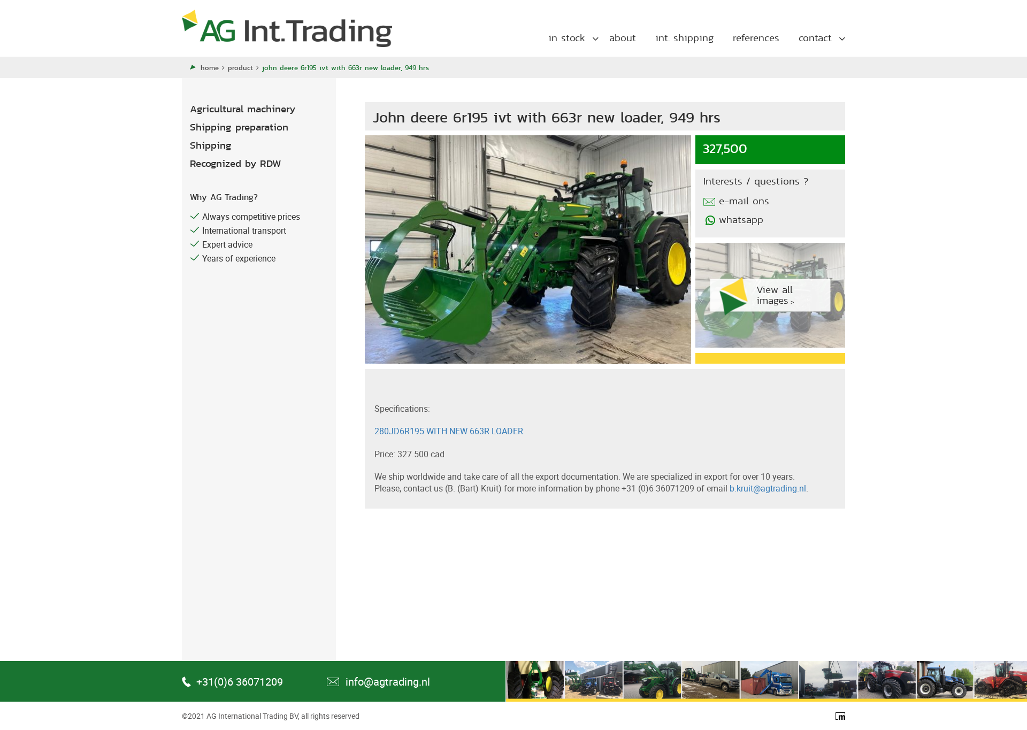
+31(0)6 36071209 (239, 681)
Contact (815, 38)
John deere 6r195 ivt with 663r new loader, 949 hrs (345, 67)
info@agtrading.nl (388, 681)
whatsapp (741, 220)
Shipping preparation (239, 127)
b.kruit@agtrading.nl (768, 488)
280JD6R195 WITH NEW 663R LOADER (448, 431)
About (622, 38)
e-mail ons (744, 201)
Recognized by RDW (235, 163)
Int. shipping (684, 38)
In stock (566, 38)
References (756, 38)
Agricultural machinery (242, 109)
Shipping (211, 145)
